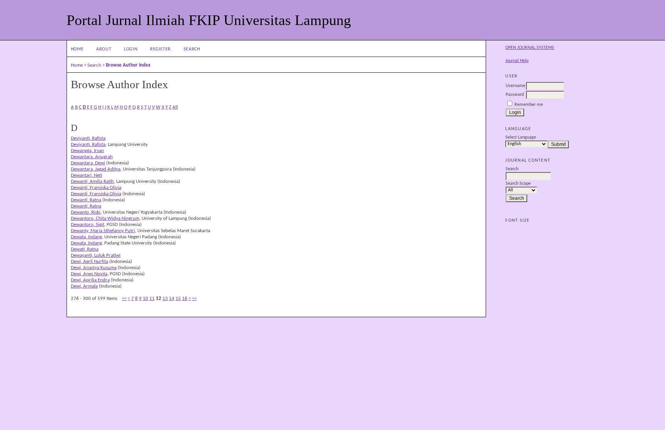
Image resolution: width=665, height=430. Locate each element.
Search (192, 49)
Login (130, 49)
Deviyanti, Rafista (88, 138)
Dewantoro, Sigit (87, 224)
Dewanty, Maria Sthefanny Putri (103, 230)
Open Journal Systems (529, 47)
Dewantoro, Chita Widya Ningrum (105, 218)
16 (184, 298)
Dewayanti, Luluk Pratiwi (95, 255)
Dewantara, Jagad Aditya (95, 169)
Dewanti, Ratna (86, 199)
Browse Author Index (128, 65)
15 (178, 298)
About (103, 49)
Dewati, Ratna (85, 249)
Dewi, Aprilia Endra (90, 280)
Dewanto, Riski (85, 212)
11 (152, 298)
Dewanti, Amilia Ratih (92, 181)
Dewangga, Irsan (87, 150)
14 (171, 298)
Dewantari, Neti (86, 175)
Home (77, 49)
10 (145, 298)
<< (124, 298)
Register (160, 49)
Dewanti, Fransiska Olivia (96, 187)
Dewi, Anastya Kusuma (94, 267)
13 (165, 298)
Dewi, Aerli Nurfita (89, 261)
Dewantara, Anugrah (92, 156)
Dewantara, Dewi (88, 163)
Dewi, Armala (84, 286)
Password (515, 94)
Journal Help (516, 61)
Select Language (520, 137)
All (175, 107)
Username (515, 86)
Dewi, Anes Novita (89, 273)
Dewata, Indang (86, 236)
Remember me (529, 104)
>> (194, 298)
